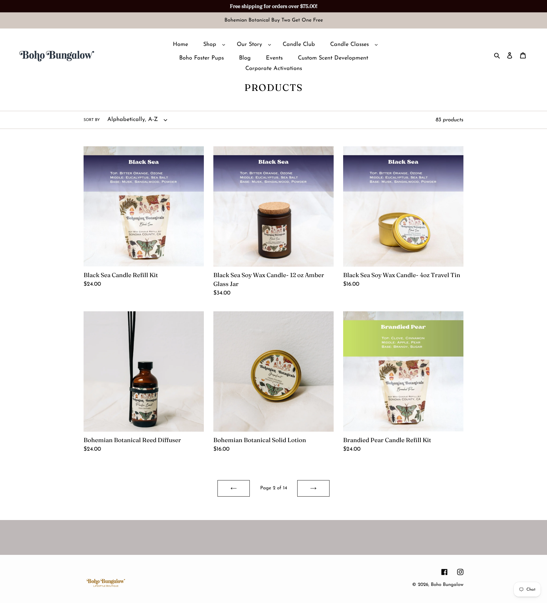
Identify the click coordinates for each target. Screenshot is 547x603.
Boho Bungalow (447, 584)
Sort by (92, 120)
